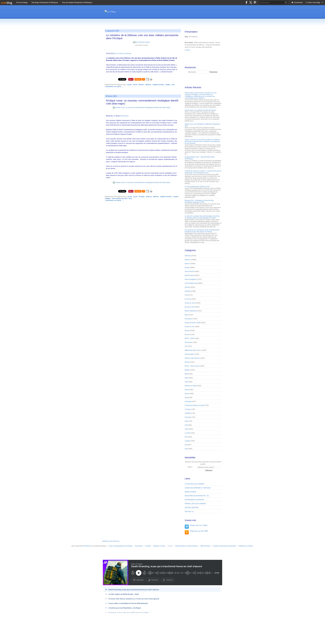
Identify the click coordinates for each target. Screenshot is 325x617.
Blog (186, 37)
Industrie (188, 291)
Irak (186, 445)
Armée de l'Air (189, 326)
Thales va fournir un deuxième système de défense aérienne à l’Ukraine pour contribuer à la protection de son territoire (202, 141)
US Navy (188, 409)
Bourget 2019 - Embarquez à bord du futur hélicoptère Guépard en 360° (199, 201)
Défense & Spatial (191, 386)
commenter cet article (113, 86)
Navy (130, 198)
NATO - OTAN (189, 338)
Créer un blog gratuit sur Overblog (120, 546)
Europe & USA (190, 307)
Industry (187, 287)
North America (189, 275)
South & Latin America (192, 358)
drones (187, 393)
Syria (186, 397)
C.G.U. (170, 546)
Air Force (188, 299)
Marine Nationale (191, 311)
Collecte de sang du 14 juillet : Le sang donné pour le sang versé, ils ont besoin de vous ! (203, 172)
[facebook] (246, 2)
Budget (187, 370)
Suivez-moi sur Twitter (199, 525)
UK (186, 346)
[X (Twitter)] (250, 2)
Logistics (188, 441)
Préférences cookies (246, 546)
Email (190, 467)
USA (186, 295)
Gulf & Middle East (191, 283)
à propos (169, 580)
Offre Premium (205, 546)
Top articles (139, 546)
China (187, 429)
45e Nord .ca (189, 511)
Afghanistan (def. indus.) (193, 350)
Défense (148, 85)
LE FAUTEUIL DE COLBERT (194, 484)
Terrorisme (188, 342)
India (186, 421)
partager (154, 580)
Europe (187, 267)
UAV (186, 425)
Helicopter (188, 401)
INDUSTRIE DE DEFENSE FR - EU (197, 496)
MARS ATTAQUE (190, 492)
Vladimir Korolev (158, 85)
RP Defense (86, 546)
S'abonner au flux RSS (199, 531)
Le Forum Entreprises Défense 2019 (197, 186)
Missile (187, 362)
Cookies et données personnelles (224, 546)
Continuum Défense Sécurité (195, 405)
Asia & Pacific (189, 271)
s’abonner (140, 580)
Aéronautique (189, 354)
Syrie (186, 382)
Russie (135, 85)
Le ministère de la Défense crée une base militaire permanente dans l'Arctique (142, 37)
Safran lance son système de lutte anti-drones (200, 110)
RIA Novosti (124, 116)
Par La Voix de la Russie (122, 53)
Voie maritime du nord (119, 198)
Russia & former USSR (192, 323)
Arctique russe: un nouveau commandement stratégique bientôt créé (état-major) (142, 102)
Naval (187, 378)
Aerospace (188, 319)
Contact (187, 50)
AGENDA (188, 413)
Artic (173, 85)
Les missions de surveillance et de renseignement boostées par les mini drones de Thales (202, 231)
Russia (129, 85)
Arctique (142, 196)
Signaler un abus (159, 546)
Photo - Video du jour (192, 366)
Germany (188, 417)
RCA (186, 437)
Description (189, 42)
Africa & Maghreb (191, 279)
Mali (186, 374)
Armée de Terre (190, 303)
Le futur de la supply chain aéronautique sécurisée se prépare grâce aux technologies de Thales (202, 217)
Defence (141, 85)
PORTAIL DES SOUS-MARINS (195, 504)
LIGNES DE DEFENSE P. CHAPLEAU (198, 488)
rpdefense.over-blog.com (110, 541)
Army (186, 449)
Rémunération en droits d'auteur (186, 546)
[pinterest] (254, 2)
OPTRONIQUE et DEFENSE (194, 500)
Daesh (187, 390)
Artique (167, 85)
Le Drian (188, 433)
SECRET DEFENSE (192, 507)
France (187, 263)
